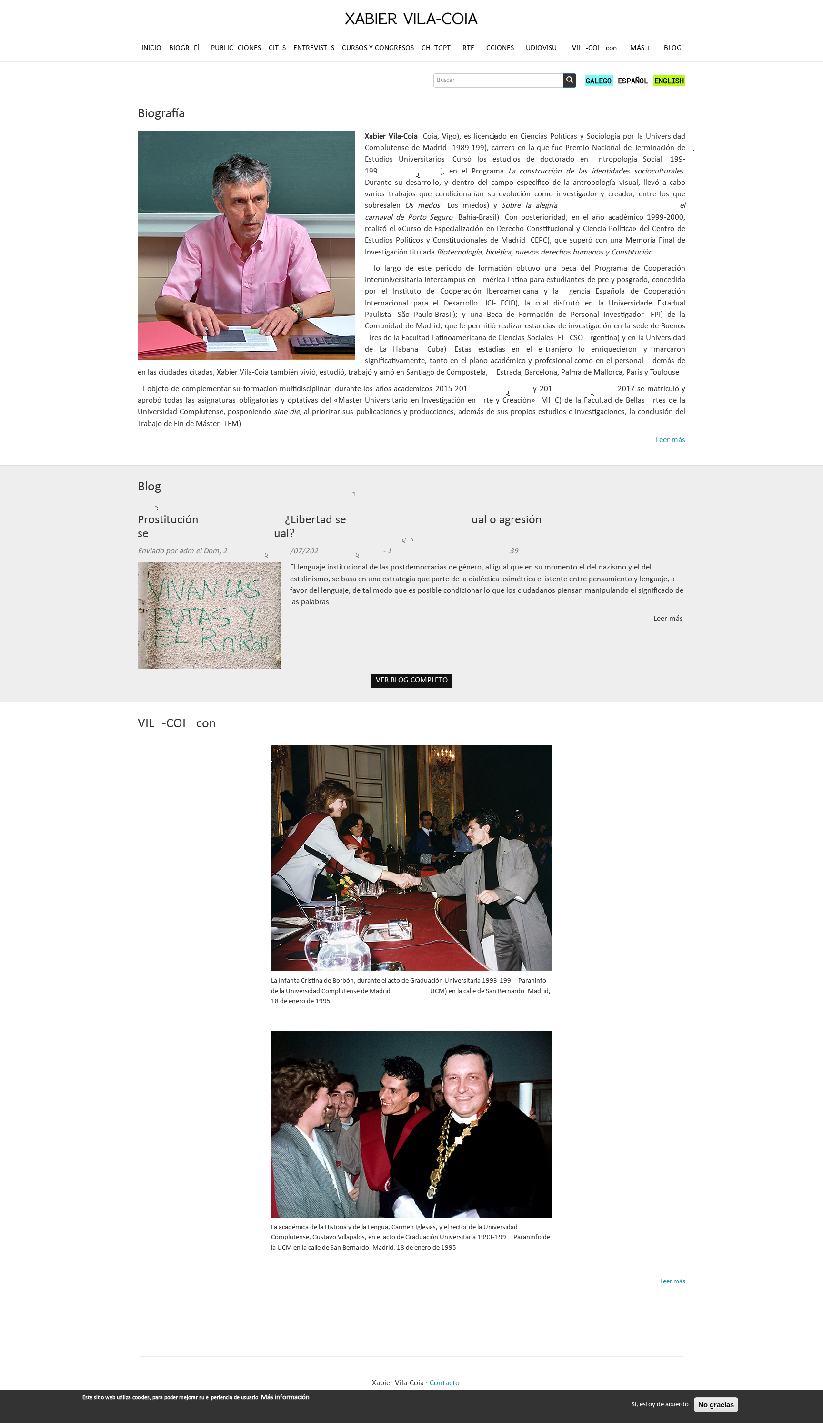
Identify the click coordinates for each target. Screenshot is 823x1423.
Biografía (186, 48)
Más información (285, 1397)
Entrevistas (313, 48)
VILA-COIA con (594, 48)
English (669, 80)
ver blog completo (412, 680)
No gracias (716, 1405)
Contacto (445, 1383)
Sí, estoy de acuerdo (660, 1404)
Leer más (670, 440)
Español (633, 80)
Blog (673, 48)
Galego (599, 80)
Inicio (151, 48)
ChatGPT (436, 48)
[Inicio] (411, 18)
